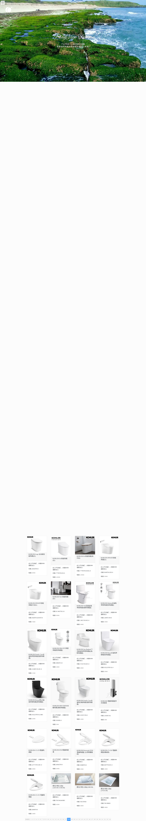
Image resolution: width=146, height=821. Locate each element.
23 (82, 819)
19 (71, 819)
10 (48, 819)
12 (53, 819)
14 (58, 819)
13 (55, 819)
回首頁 (27, 819)
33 (107, 819)
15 (60, 819)
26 (89, 819)
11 (50, 819)
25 (87, 819)
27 (92, 819)
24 (84, 819)
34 (110, 819)
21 (77, 819)
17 (65, 819)
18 (68, 819)
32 (104, 819)
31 (102, 819)
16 (63, 819)
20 (74, 819)
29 (97, 819)
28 (94, 819)
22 (79, 819)
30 (99, 819)
